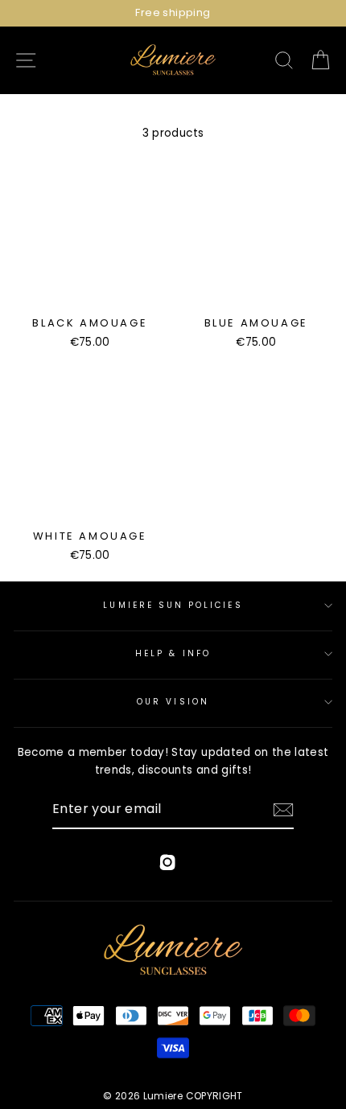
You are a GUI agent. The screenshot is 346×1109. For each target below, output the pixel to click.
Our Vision (173, 702)
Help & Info (173, 653)
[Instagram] (167, 865)
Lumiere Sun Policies (172, 605)
